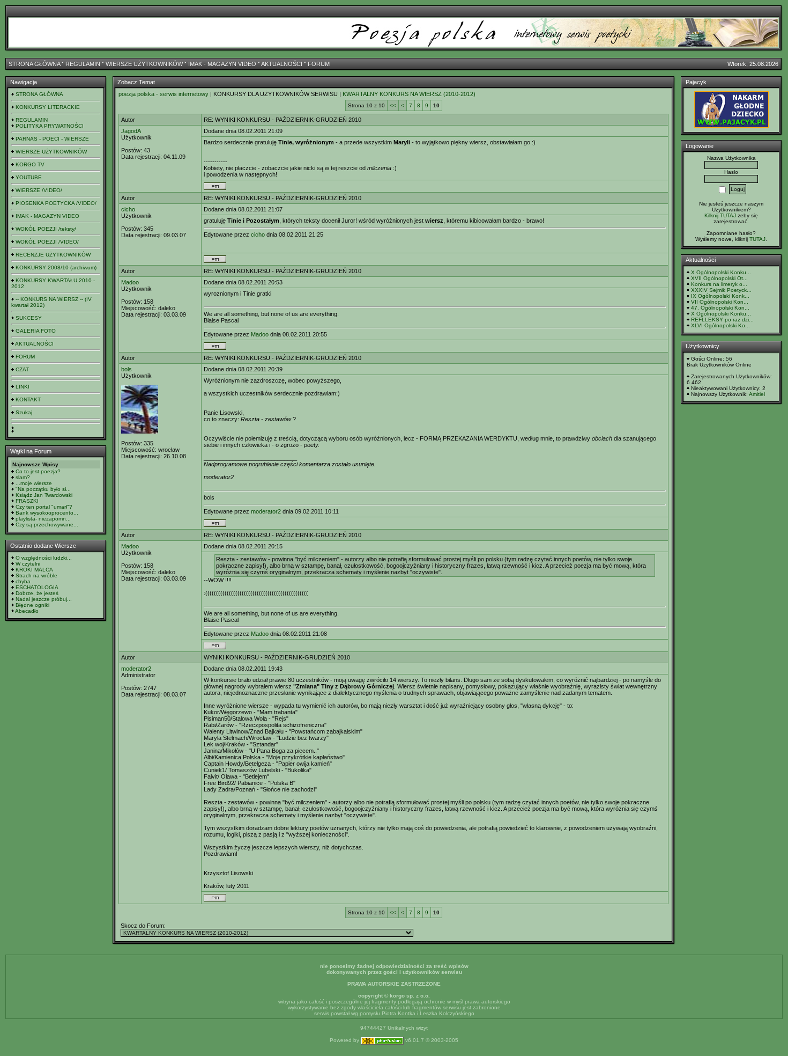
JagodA (131, 131)
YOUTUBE (29, 177)
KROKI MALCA (34, 570)
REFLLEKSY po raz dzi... (722, 319)
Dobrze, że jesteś (37, 593)
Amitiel (757, 394)
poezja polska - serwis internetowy (163, 94)
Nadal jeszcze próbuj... (44, 599)
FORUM (319, 64)
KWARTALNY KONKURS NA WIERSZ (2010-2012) (409, 94)
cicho (128, 209)
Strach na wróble (36, 575)
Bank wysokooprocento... (47, 513)
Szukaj (24, 412)
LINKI (22, 387)
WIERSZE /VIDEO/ (39, 190)
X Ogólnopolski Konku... (721, 272)
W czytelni (28, 564)
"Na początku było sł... (43, 489)
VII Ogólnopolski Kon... (719, 302)
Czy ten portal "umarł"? (44, 507)
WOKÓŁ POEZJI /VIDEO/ (47, 242)
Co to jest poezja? (38, 471)
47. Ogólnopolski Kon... (720, 308)
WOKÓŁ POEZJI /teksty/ (46, 229)
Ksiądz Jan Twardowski (44, 495)
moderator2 (266, 511)
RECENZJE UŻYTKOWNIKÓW (53, 255)
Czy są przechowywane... (47, 524)
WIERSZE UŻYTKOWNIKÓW (144, 64)
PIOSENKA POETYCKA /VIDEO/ (56, 203)
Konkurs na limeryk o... (719, 284)
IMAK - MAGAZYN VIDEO (222, 64)
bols (126, 369)
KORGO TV (30, 164)
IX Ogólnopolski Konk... (720, 296)
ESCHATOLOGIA (37, 587)
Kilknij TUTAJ (720, 215)
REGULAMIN (82, 64)
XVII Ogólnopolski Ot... (719, 278)
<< (393, 105)
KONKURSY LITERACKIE (48, 107)
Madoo (130, 282)
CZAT (22, 369)
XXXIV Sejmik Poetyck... (721, 290)
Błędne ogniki (32, 605)
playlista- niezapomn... (43, 519)
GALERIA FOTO (36, 331)
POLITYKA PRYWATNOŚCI (50, 126)
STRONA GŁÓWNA (34, 64)
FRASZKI (27, 501)
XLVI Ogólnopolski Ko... (720, 325)
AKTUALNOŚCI (281, 64)
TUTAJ (757, 239)
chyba (23, 581)
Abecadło (27, 611)
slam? (23, 477)
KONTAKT (28, 399)
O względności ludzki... (44, 558)
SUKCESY (29, 318)
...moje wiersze (34, 483)
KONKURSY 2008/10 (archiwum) (56, 267)
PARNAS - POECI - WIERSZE (52, 139)
